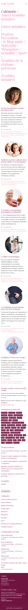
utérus (19, 440)
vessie (3, 442)
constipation (4, 415)
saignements (4, 435)
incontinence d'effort (6, 422)
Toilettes (22, 437)
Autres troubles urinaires (13, 17)
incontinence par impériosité (18, 422)
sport (24, 435)
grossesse (19, 417)
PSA (7, 430)
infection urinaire (11, 425)
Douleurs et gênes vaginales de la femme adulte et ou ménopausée (14, 161)
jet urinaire (18, 425)
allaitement (19, 412)
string (3, 437)
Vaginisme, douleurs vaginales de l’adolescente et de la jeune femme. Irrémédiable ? (12, 469)
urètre (15, 440)
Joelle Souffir (5, 535)
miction (24, 425)
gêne (10, 420)
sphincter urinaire (17, 435)
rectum (11, 430)
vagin (23, 440)
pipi (18, 427)
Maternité (8, 45)
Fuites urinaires (13, 26)
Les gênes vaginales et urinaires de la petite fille (13, 475)
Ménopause (10, 49)
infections (4, 425)
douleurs (10, 415)
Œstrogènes (16, 442)
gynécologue (4, 420)
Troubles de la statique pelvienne (12, 64)
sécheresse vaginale (10, 437)
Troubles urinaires (8, 77)
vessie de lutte (9, 442)
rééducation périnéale (15, 432)
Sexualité (8, 53)
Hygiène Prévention (9, 36)
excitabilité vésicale (18, 415)
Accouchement (12, 412)
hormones (15, 420)
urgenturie (4, 440)
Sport (22, 53)
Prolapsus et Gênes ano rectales (13, 357)
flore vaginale (4, 417)
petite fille (14, 427)
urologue (10, 440)
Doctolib (3, 398)
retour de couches (5, 432)
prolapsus (23, 427)
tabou (17, 437)
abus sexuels (4, 412)
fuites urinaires (12, 417)
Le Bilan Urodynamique (10, 257)
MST (2, 427)
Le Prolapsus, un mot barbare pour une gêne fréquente (12, 308)
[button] (26, 4)
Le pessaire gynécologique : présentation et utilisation (11, 211)
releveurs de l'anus (19, 430)
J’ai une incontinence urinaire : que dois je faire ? (13, 109)
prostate (3, 430)
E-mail (3, 484)
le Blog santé (13, 41)
